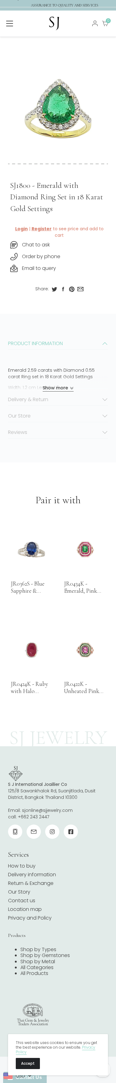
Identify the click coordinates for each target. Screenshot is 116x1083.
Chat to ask (36, 244)
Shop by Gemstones (45, 955)
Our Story (19, 891)
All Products (34, 973)
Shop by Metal (37, 961)
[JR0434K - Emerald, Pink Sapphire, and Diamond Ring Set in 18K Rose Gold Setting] (84, 549)
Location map (25, 909)
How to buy (22, 865)
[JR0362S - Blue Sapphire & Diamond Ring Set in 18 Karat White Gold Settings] (31, 549)
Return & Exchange (31, 883)
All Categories (37, 967)
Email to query (39, 268)
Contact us (21, 900)
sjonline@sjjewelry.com (47, 810)
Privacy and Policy (30, 917)
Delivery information (32, 874)
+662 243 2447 (33, 817)
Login (21, 229)
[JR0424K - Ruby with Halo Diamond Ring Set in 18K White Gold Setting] (31, 650)
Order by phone (41, 256)
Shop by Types (38, 949)
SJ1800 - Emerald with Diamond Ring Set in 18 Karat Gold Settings (56, 197)
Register (42, 229)
